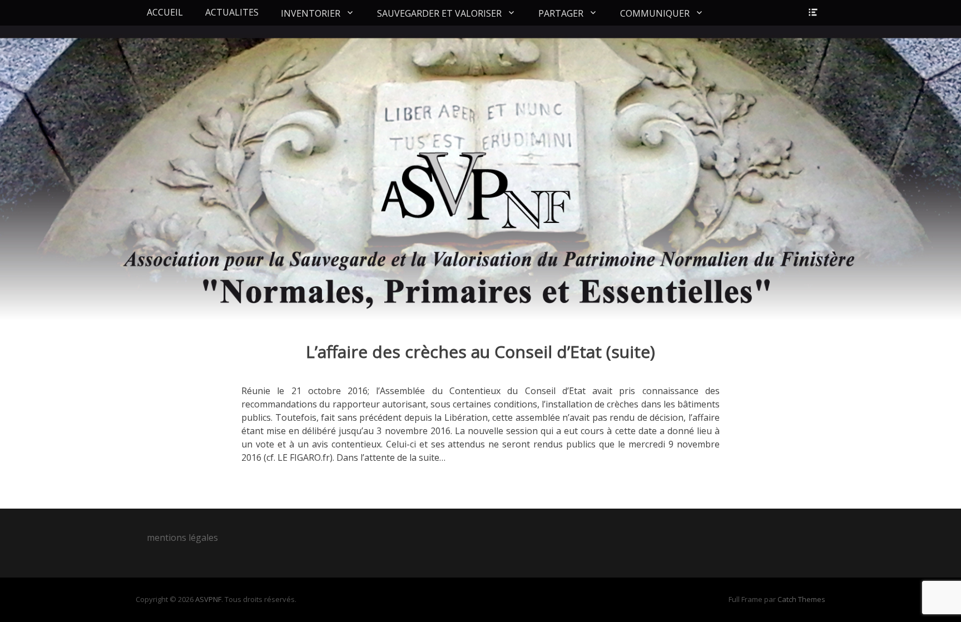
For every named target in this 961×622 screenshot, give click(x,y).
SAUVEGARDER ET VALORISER (439, 13)
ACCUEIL (165, 12)
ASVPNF (208, 599)
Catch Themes (801, 599)
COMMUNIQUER (655, 13)
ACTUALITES (232, 12)
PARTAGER (560, 13)
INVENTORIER (310, 13)
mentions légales (182, 537)
